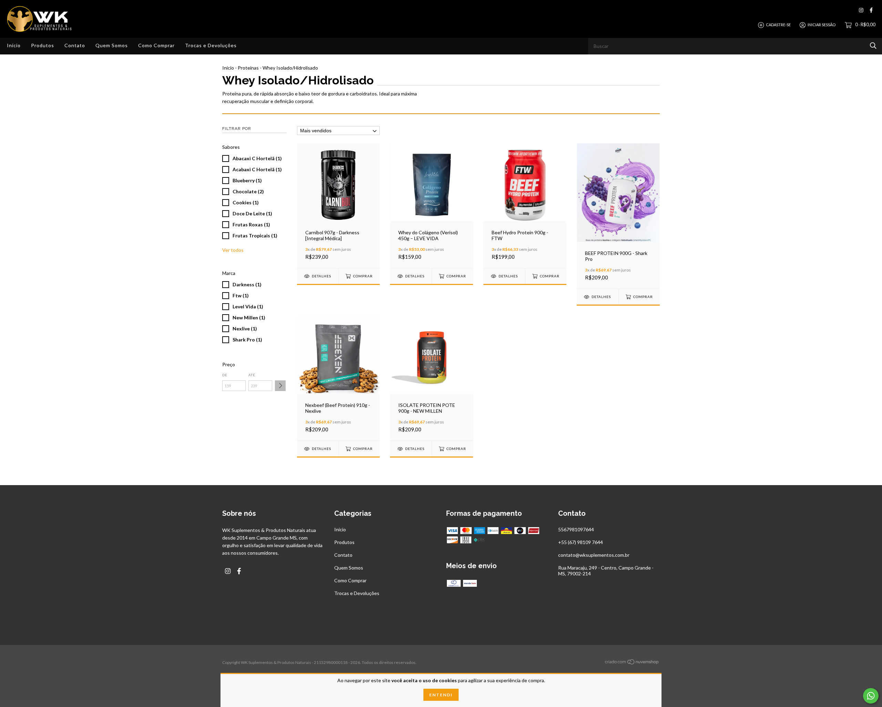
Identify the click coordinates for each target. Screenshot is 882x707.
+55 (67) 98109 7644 (580, 542)
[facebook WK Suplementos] (871, 10)
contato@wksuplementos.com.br (593, 555)
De (224, 375)
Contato (74, 45)
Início (14, 45)
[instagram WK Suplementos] (861, 10)
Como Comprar (156, 45)
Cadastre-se (778, 24)
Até (251, 375)
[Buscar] (873, 46)
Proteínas (248, 68)
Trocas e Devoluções (211, 45)
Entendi (441, 694)
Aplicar (280, 385)
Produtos (42, 45)
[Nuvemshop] (632, 663)
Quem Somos (111, 45)
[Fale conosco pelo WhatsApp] (871, 696)
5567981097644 (576, 529)
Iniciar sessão (821, 24)
